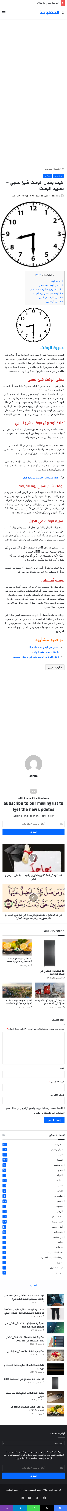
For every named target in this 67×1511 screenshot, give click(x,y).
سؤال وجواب (57, 1149)
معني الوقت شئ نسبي (51, 285)
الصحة (60, 1159)
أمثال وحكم (57, 1226)
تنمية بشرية (57, 1221)
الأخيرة (33, 1285)
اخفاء (38, 275)
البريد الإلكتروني (57, 1081)
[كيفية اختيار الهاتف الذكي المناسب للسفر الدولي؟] (55, 1397)
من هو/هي (58, 1237)
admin (33, 776)
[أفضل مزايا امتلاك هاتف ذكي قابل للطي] (55, 1355)
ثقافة (60, 1242)
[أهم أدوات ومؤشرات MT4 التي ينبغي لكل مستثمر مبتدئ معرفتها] (55, 1327)
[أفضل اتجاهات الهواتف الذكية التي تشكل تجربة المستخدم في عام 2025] (55, 1341)
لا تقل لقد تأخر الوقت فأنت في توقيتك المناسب (35, 656)
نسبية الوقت (56, 281)
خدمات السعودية (55, 1252)
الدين (60, 1154)
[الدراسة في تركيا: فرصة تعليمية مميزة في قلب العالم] (50, 990)
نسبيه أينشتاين (54, 301)
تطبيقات (58, 1195)
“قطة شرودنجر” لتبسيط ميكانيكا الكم (41, 477)
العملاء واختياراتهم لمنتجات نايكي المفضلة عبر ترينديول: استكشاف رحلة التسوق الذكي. (24, 1311)
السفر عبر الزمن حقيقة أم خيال (43, 647)
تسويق (60, 1262)
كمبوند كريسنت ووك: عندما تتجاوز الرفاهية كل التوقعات (19, 1002)
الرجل (60, 1211)
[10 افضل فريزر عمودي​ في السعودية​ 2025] (50, 953)
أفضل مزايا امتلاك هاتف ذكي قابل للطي (25, 1351)
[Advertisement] (33, 55)
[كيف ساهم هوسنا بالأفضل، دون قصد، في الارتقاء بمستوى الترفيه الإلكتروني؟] (55, 1300)
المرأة (60, 1175)
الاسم (61, 1068)
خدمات (59, 1247)
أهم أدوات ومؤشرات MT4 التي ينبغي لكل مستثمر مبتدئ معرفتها (31, 3)
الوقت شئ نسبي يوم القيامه (48, 293)
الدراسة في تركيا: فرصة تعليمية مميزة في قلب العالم (50, 1002)
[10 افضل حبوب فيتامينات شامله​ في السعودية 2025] (17, 947)
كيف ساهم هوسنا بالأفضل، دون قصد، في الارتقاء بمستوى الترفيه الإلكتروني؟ (24, 1297)
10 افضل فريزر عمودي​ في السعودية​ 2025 (52, 972)
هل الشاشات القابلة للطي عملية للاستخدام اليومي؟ (24, 1367)
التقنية (60, 1185)
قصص (60, 1201)
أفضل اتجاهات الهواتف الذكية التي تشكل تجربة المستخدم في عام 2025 (25, 1339)
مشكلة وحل (57, 1216)
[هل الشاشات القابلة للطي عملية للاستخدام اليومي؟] (55, 1369)
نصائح (60, 1170)
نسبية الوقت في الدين (51, 297)
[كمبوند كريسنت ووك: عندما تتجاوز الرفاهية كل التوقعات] (17, 990)
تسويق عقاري (56, 1267)
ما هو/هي (58, 1165)
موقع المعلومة (12, 1490)
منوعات (59, 1272)
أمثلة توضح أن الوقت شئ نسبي (46, 289)
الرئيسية (58, 169)
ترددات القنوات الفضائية (52, 1257)
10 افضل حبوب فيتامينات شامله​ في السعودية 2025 (19, 960)
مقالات (48, 175)
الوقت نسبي (54, 667)
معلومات (48, 169)
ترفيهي (59, 1206)
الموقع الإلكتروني (57, 1095)
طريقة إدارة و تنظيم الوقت (46, 652)
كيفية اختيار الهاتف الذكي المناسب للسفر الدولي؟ (25, 1394)
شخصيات (58, 1232)
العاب (60, 1190)
